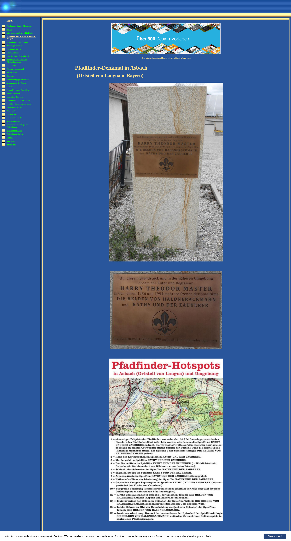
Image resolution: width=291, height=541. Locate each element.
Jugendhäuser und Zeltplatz (17, 42)
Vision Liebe (11, 111)
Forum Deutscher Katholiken (18, 90)
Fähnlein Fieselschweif (15, 69)
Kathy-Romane (12, 53)
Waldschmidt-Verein (14, 131)
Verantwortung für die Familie (18, 100)
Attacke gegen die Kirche (16, 83)
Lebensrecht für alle (14, 118)
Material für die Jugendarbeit (18, 56)
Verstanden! (275, 536)
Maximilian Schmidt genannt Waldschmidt (18, 126)
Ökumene (10, 76)
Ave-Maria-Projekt (14, 121)
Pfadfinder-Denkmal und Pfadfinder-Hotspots (21, 37)
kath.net (10, 86)
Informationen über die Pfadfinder (20, 33)
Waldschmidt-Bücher (15, 134)
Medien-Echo (12, 72)
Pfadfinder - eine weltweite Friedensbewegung (17, 61)
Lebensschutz (12, 114)
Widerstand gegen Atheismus (18, 79)
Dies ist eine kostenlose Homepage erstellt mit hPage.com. (166, 58)
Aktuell (9, 30)
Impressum (11, 141)
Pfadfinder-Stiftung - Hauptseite (19, 26)
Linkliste (10, 138)
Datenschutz (11, 144)
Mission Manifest (13, 93)
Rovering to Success (14, 46)
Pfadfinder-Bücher (14, 49)
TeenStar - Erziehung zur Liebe (19, 104)
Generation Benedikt (15, 97)
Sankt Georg (11, 65)
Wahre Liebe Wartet (14, 107)
